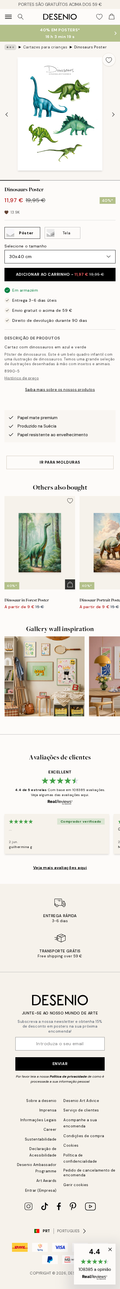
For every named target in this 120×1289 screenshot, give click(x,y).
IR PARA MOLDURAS (60, 462)
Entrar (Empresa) (41, 1190)
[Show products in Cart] (111, 16)
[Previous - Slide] (6, 114)
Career (50, 1129)
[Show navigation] (8, 16)
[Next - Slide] (113, 114)
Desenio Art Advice (81, 1100)
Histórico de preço (21, 378)
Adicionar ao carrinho (60, 274)
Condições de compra (83, 1136)
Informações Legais (38, 1120)
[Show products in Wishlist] (99, 16)
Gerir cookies (75, 1184)
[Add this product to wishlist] (109, 59)
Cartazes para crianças (45, 47)
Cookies (71, 1145)
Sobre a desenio (41, 1100)
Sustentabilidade (41, 1139)
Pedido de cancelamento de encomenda (89, 1172)
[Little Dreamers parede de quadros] (44, 676)
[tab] (20, 178)
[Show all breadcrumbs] (10, 47)
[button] (95, 1264)
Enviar (60, 1063)
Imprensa (48, 1110)
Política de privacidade (68, 1076)
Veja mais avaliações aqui (60, 867)
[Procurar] (21, 16)
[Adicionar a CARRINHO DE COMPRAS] (70, 584)
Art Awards (46, 1180)
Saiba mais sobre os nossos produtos (60, 389)
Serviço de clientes (81, 1110)
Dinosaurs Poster (90, 47)
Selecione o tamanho (25, 246)
